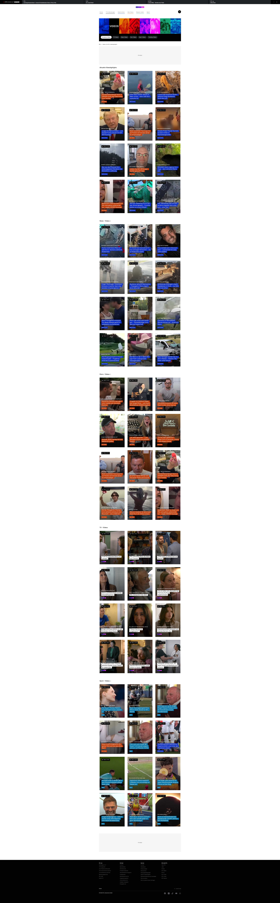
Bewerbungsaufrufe (103, 874)
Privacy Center (144, 868)
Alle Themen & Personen (104, 868)
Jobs (163, 866)
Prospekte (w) (123, 884)
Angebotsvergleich (124, 878)
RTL (100, 44)
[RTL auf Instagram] (169, 893)
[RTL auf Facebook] (165, 893)
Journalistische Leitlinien (104, 872)
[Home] (140, 7)
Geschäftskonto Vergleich (125, 872)
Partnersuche (123, 868)
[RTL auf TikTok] (172, 893)
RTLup (163, 872)
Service (142, 863)
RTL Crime (164, 874)
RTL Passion (164, 878)
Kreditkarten (122, 874)
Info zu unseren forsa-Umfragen (148, 880)
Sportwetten (122, 866)
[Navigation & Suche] (179, 11)
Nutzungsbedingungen (146, 872)
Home (100, 888)
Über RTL (164, 865)
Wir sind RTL (164, 863)
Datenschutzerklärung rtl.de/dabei (148, 876)
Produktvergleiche (124, 870)
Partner (121, 863)
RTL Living (164, 876)
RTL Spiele (164, 870)
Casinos (121, 865)
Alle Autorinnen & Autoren (105, 870)
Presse (163, 868)
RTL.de (100, 863)
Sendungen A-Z (102, 865)
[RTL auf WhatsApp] (180, 893)
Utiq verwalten (144, 878)
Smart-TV (101, 878)
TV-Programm (102, 866)
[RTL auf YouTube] (176, 893)
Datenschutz (143, 870)
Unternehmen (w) (124, 880)
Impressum (143, 866)
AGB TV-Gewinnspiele (145, 874)
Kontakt (142, 865)
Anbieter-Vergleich (124, 882)
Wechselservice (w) (124, 876)
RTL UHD (101, 876)
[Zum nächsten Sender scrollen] (276, 2)
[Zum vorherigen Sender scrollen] (273, 2)
